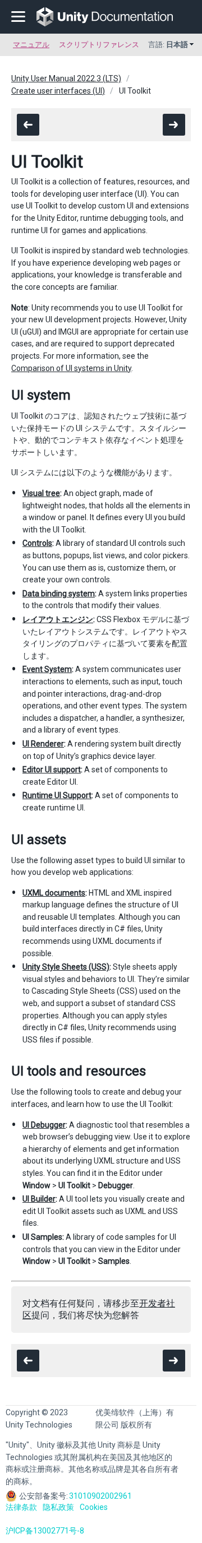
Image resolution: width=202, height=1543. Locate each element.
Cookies (94, 1507)
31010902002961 (100, 1495)
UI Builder (39, 1198)
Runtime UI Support (56, 795)
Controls (37, 543)
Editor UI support (51, 769)
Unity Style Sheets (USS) (65, 966)
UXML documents (53, 892)
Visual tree (41, 493)
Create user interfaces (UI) (58, 90)
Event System (47, 669)
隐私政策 (58, 1507)
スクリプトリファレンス (99, 44)
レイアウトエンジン (57, 619)
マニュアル (31, 44)
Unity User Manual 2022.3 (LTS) (66, 78)
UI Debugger (44, 1124)
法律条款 (21, 1507)
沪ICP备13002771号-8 (45, 1530)
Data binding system (58, 593)
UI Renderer (43, 743)
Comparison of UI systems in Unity (71, 368)
